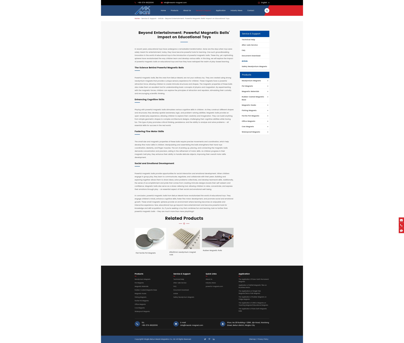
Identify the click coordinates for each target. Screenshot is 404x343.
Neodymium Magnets (251, 80)
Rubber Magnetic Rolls (212, 250)
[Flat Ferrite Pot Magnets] (150, 239)
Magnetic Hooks (249, 105)
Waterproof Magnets (251, 132)
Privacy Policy (263, 339)
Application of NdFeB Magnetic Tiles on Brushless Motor (253, 286)
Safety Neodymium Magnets (254, 66)
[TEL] (401, 225)
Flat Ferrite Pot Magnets (146, 253)
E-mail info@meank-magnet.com (191, 324)
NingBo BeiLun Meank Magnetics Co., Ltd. (160, 339)
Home (163, 10)
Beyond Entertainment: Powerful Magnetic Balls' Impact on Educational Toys (197, 18)
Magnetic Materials (250, 91)
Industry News (236, 10)
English (264, 2)
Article (160, 18)
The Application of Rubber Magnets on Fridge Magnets (252, 298)
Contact (250, 10)
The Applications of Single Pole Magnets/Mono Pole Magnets (250, 292)
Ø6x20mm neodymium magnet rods (182, 253)
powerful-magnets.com (214, 286)
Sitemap (252, 339)
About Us (187, 10)
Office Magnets (248, 121)
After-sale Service (250, 45)
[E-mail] (401, 220)
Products (174, 10)
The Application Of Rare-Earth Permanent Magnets (254, 280)
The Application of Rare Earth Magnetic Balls (253, 310)
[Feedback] (401, 230)
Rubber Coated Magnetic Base (253, 98)
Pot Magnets (247, 86)
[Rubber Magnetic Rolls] (218, 237)
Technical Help (248, 39)
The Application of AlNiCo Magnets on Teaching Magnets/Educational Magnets (253, 304)
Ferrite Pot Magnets (250, 116)
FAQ (243, 50)
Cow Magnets (248, 126)
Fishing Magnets (249, 110)
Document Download (251, 55)
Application (221, 10)
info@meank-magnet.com (175, 2)
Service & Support (203, 10)
